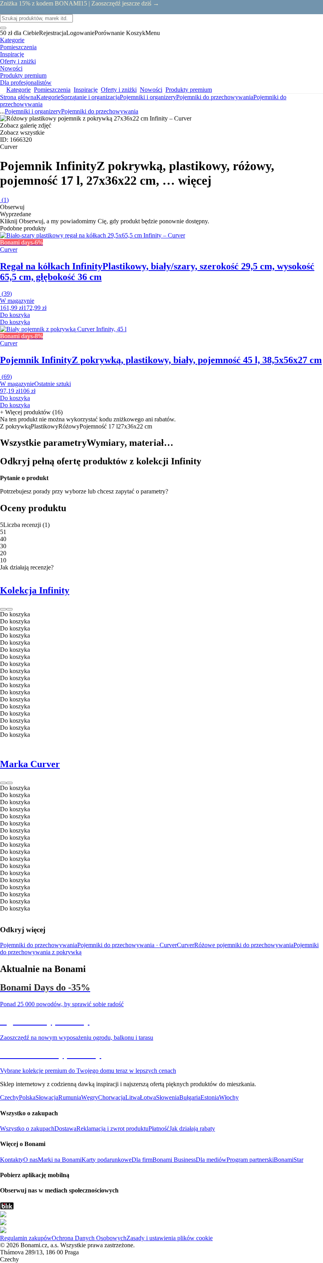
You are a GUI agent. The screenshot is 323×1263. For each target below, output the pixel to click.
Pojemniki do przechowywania (99, 111)
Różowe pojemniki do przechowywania (243, 945)
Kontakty (11, 1159)
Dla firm (142, 1159)
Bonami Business (174, 1159)
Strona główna (18, 97)
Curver (185, 945)
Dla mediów (211, 1159)
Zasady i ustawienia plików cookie (169, 1238)
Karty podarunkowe (107, 1159)
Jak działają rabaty (192, 1128)
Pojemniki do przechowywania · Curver (127, 945)
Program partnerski (250, 1159)
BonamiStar (288, 1159)
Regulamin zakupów (26, 1238)
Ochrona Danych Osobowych (89, 1238)
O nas (30, 1159)
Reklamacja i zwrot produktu (112, 1128)
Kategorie (48, 97)
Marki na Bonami (60, 1159)
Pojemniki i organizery (148, 97)
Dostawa (65, 1128)
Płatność (159, 1128)
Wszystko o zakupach (27, 1128)
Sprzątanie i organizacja (90, 97)
